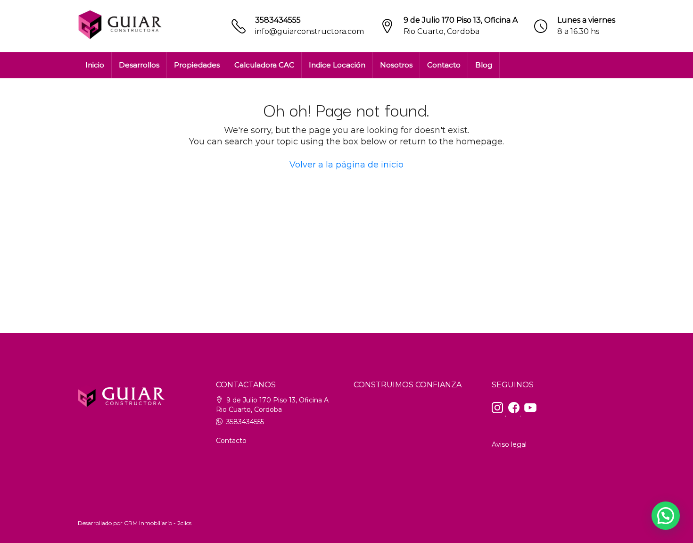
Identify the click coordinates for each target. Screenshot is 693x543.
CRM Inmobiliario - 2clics (157, 522)
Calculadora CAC (264, 64)
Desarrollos (139, 64)
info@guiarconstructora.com (309, 31)
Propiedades (197, 64)
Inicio (94, 64)
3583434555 (278, 20)
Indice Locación (337, 64)
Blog (483, 64)
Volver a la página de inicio (346, 164)
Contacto (444, 64)
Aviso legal (509, 444)
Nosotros (396, 64)
